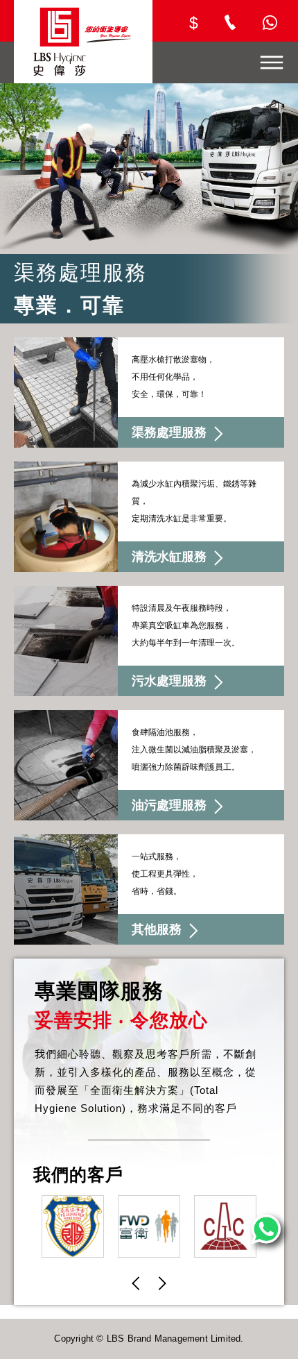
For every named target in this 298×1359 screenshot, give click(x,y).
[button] (135, 1283)
